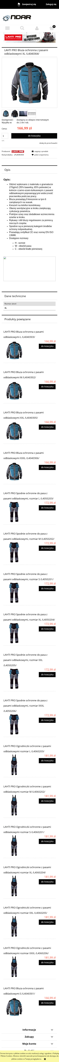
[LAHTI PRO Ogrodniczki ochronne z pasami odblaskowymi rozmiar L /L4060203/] (16, 764)
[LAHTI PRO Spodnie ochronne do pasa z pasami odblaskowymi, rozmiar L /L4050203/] (16, 512)
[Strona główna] (29, 16)
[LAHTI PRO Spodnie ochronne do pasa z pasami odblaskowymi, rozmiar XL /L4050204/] (16, 633)
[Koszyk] (51, 28)
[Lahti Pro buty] (29, 37)
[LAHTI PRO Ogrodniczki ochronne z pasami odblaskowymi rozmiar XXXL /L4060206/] (16, 966)
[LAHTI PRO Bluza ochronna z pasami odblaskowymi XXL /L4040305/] (16, 431)
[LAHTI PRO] (18, 151)
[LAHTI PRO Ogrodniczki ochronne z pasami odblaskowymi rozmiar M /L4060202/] (16, 805)
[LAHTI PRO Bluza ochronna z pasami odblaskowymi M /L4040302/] (16, 391)
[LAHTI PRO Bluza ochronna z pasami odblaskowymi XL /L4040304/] (6, 114)
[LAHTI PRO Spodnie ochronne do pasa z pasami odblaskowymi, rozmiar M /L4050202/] (16, 552)
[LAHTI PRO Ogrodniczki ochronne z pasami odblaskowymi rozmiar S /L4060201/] (16, 845)
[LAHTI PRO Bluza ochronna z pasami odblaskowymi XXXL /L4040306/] (16, 471)
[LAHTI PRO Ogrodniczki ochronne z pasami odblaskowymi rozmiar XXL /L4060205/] (16, 926)
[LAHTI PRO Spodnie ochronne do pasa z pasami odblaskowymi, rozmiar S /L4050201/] (16, 592)
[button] (7, 28)
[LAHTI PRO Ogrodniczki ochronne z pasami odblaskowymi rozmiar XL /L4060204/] (16, 886)
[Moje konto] (37, 28)
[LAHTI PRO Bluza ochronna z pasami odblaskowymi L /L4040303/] (16, 350)
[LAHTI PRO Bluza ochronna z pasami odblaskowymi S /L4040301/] (16, 1007)
